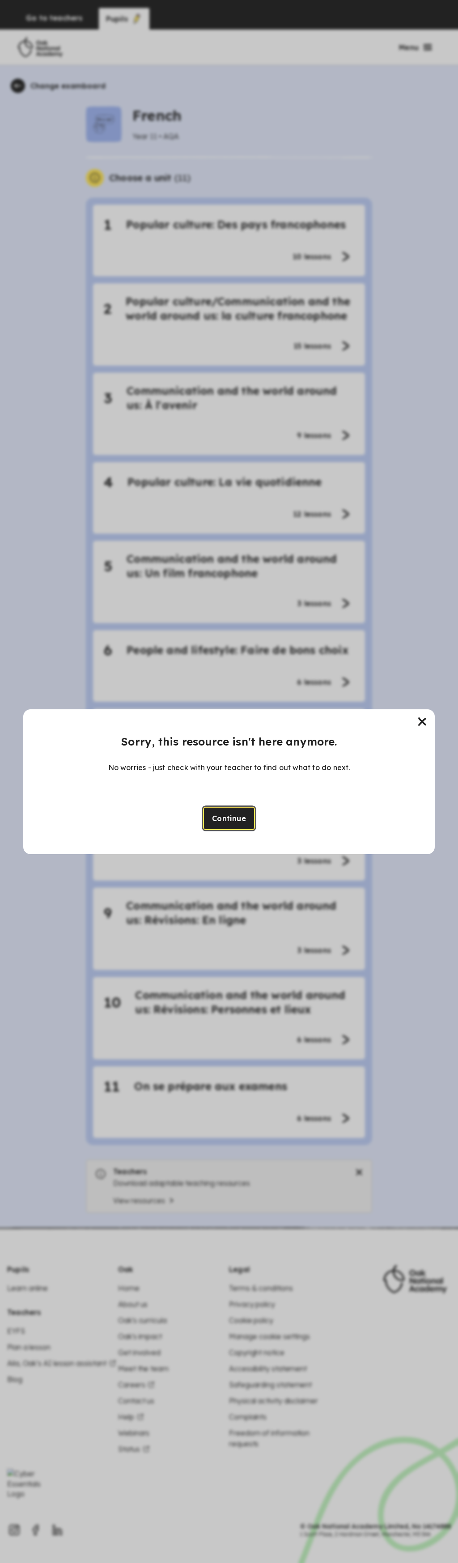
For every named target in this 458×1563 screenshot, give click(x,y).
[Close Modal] (422, 722)
